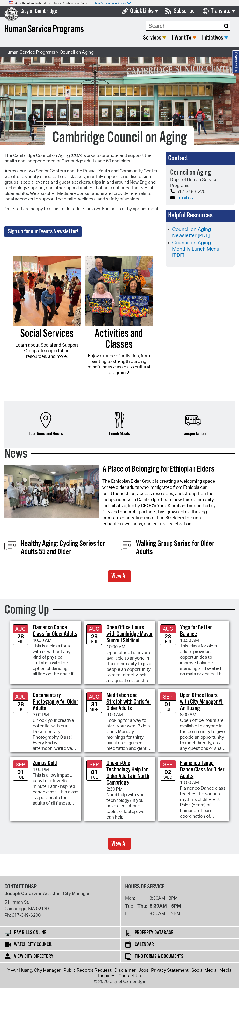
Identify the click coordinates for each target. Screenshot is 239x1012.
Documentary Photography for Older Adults (55, 702)
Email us (184, 197)
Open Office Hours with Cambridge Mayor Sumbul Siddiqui (129, 634)
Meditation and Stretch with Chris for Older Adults (128, 702)
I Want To (181, 38)
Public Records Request (87, 970)
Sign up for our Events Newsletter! (43, 231)
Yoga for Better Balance (196, 631)
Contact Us (129, 975)
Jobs (143, 970)
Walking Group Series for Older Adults (175, 548)
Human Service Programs (29, 52)
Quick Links (142, 11)
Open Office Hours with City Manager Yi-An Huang (201, 702)
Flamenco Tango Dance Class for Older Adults (202, 769)
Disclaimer (125, 970)
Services (152, 38)
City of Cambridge (38, 11)
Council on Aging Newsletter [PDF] (191, 232)
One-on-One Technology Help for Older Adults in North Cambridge (127, 773)
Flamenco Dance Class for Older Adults (55, 631)
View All (119, 576)
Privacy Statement (170, 970)
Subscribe (184, 11)
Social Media (204, 970)
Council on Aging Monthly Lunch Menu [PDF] (195, 248)
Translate (221, 11)
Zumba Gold (45, 763)
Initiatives (212, 38)
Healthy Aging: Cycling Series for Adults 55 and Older (63, 548)
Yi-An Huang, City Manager (34, 970)
